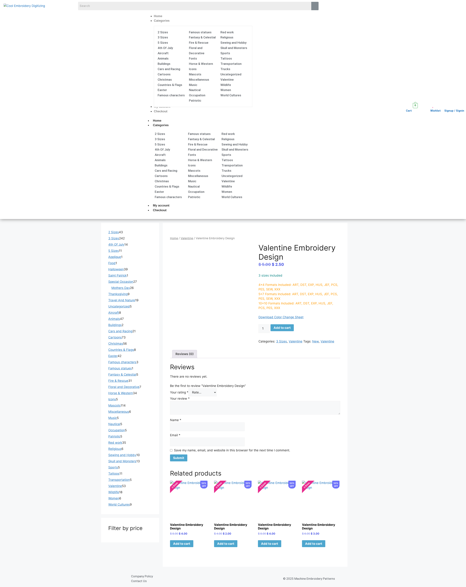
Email (175, 435)
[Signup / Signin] (446, 105)
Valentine (187, 238)
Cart (409, 110)
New (315, 341)
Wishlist (435, 110)
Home (157, 120)
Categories (161, 125)
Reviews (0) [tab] (184, 354)
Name (175, 420)
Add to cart (282, 328)
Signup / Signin (454, 110)
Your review (180, 398)
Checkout (160, 210)
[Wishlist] (432, 105)
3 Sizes (281, 341)
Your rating (179, 392)
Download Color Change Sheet (280, 317)
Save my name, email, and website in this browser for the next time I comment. (232, 450)
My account (161, 205)
